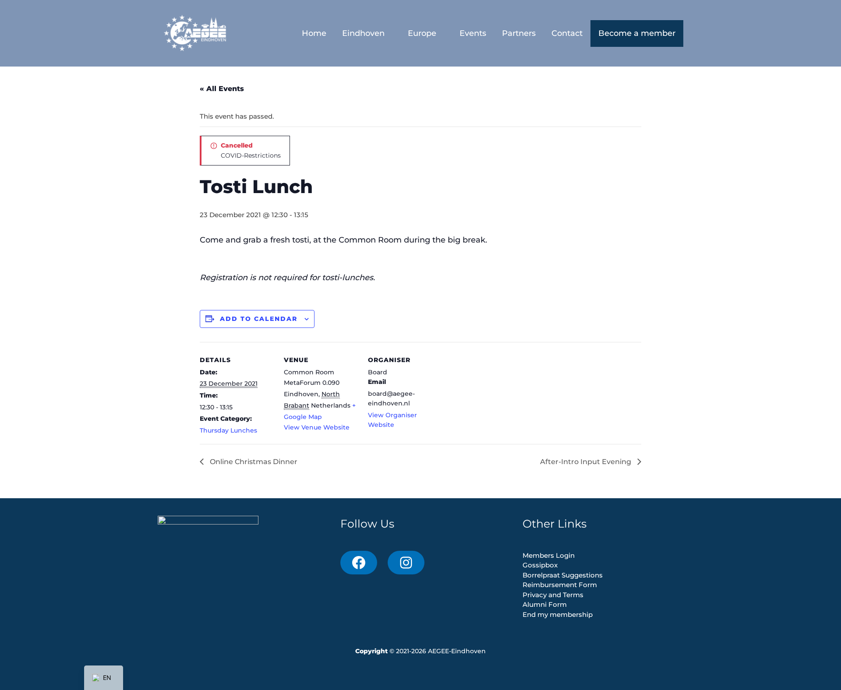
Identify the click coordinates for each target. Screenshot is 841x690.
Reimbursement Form (560, 585)
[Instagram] (406, 562)
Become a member (636, 33)
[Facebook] (358, 562)
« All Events (222, 88)
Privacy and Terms (553, 595)
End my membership (558, 614)
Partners (519, 33)
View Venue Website (317, 427)
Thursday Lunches (228, 430)
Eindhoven (363, 33)
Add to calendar (258, 319)
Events (472, 33)
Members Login (549, 555)
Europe (422, 33)
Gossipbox (540, 565)
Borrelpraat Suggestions (563, 575)
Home (314, 33)
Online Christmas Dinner (252, 462)
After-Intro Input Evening (586, 462)
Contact (567, 33)
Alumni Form (545, 604)
